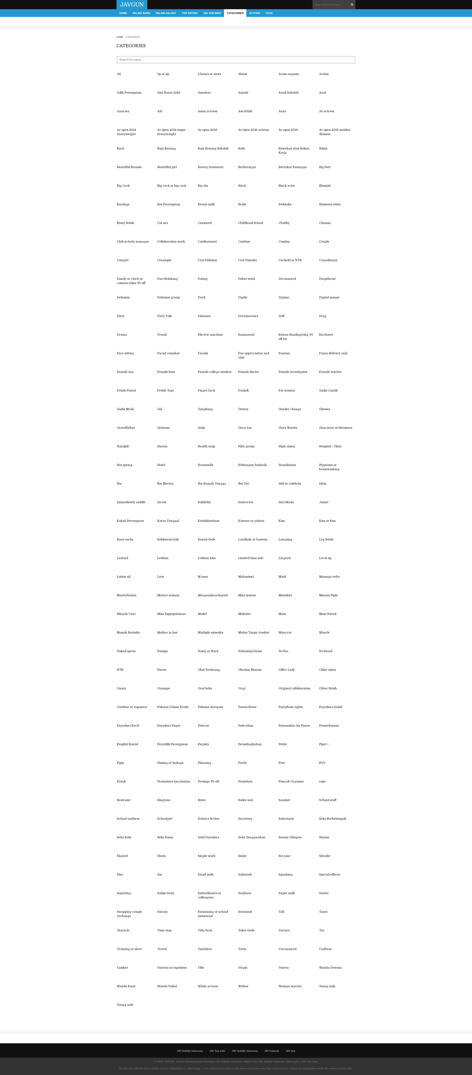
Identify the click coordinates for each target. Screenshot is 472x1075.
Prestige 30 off (208, 781)
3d (119, 74)
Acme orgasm (289, 74)
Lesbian (163, 558)
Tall (281, 912)
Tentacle (123, 930)
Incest (161, 502)
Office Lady (287, 670)
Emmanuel (246, 334)
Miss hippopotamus (171, 614)
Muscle (324, 632)
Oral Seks (205, 688)
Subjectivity (165, 893)
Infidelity (204, 502)
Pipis (120, 763)
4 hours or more (209, 74)
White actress (208, 986)
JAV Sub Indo (212, 13)
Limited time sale (250, 558)
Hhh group (246, 446)
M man (203, 576)
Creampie (164, 260)
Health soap (206, 446)
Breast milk (206, 204)
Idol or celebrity (290, 483)
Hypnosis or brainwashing (329, 467)
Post (282, 763)
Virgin (242, 967)
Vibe (201, 967)
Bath (241, 148)
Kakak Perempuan (130, 521)
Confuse (244, 241)
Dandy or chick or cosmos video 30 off (131, 281)
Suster (324, 893)
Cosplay (284, 241)
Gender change (290, 409)
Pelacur (203, 725)
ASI (159, 111)
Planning (204, 763)
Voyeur (284, 967)
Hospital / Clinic (330, 446)
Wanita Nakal (167, 986)
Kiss (282, 521)
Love (160, 576)
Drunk (162, 334)
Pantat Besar (247, 707)
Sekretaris (286, 818)
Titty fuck (205, 930)
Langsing (285, 539)
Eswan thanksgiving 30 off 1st (296, 337)
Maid (282, 576)
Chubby (284, 223)
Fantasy (284, 353)
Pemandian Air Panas (294, 725)
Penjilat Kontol (127, 744)
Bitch (242, 185)
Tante (323, 912)
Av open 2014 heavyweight (126, 132)
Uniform (325, 949)
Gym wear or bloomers (335, 427)
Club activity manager (133, 241)
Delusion (123, 297)
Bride (242, 204)
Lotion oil (123, 576)
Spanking (286, 874)
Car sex (162, 223)
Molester (244, 614)
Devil (201, 297)
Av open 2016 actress (253, 130)
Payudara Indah (330, 707)
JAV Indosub (271, 1050)
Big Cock (123, 185)
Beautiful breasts (129, 167)
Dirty (120, 316)
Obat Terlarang (209, 670)
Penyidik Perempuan (172, 744)
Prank (121, 781)
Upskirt (122, 967)
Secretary (245, 818)
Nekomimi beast (250, 651)
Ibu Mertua (165, 483)
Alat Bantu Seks (168, 92)
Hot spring (124, 465)
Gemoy (243, 409)
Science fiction (208, 818)
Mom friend (327, 614)
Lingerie (285, 558)
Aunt (282, 111)
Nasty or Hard (208, 651)
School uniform (128, 818)
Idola (322, 483)
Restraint (123, 800)
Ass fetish (245, 111)
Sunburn (244, 893)
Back (120, 148)
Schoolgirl (164, 818)
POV (322, 763)
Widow (243, 986)
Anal (322, 92)
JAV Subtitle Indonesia (190, 1050)
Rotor (202, 800)
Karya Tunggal (168, 521)
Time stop (164, 930)
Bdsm (323, 148)
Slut (120, 874)
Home (123, 13)
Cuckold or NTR (290, 260)
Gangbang (205, 409)
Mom (282, 614)
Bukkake (285, 204)
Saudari (284, 800)
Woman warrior (290, 986)
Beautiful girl (167, 167)
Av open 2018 (288, 130)
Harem (162, 446)
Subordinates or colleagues (209, 895)
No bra (283, 651)
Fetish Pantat (126, 390)
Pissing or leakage (170, 763)
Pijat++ (324, 744)
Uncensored (287, 949)
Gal (159, 409)
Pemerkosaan (329, 725)
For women (287, 390)
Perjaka (203, 744)
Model (202, 614)
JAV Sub (290, 1050)
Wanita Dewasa (330, 967)
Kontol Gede (206, 539)
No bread (325, 651)
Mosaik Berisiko (128, 632)
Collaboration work (171, 241)
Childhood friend (250, 223)
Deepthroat (327, 279)
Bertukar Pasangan (293, 167)
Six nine (284, 856)
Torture (284, 930)
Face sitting (125, 353)
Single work (206, 856)
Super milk (287, 893)
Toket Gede (246, 930)
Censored (205, 223)
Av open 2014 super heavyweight (171, 132)
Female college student (215, 372)
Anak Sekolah (289, 92)
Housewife (205, 465)
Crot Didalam (207, 260)
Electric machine (210, 334)
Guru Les (245, 427)
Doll (281, 316)
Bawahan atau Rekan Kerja (294, 150)
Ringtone (164, 800)
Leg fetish (326, 539)
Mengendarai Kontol (213, 595)
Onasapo (163, 688)
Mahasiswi (246, 576)
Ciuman (325, 223)
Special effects (329, 874)
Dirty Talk (164, 316)
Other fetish (328, 688)
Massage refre (329, 576)
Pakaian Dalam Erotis (172, 707)
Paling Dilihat (166, 13)
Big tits (203, 185)
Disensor (204, 316)
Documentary (248, 316)
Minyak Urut (126, 614)
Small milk (206, 874)
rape (322, 781)
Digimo (284, 297)
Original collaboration (294, 688)
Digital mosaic (329, 297)
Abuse (242, 74)
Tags (269, 13)
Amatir (243, 92)
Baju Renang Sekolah (213, 148)
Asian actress (207, 111)
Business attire (330, 204)
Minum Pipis (328, 595)
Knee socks (125, 539)
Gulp (201, 427)
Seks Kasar (165, 837)
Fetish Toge (165, 390)
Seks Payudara (208, 837)
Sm (159, 874)
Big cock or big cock (171, 185)
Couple (324, 241)
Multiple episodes (210, 632)
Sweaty (162, 912)
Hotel (161, 465)
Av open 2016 (207, 130)
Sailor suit (245, 800)
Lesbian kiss (207, 558)
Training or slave (129, 949)
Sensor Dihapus (290, 837)
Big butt (325, 167)
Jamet (323, 502)
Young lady (327, 986)
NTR (120, 670)
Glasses (324, 409)
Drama (122, 334)
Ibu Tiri (243, 483)
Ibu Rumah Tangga (212, 483)
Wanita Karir (126, 986)
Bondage (123, 204)
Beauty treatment (210, 167)
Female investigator (293, 372)
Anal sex (123, 111)
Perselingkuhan (250, 744)
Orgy (242, 688)
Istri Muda (286, 502)
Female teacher (330, 372)
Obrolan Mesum (250, 670)
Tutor (242, 949)
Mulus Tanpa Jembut (253, 632)
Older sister (327, 670)
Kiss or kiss (327, 521)
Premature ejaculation (173, 781)
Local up (325, 558)
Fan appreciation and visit (253, 355)
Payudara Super (169, 725)
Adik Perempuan (129, 92)
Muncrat (285, 632)
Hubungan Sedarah (252, 465)
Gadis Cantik (328, 390)
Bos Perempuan (168, 204)
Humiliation (287, 465)
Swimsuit (245, 912)
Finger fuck (206, 390)
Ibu (119, 483)
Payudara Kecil (128, 725)
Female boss (166, 372)
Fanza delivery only (333, 353)
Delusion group (168, 297)
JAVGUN (132, 4)
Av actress (326, 111)
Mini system (247, 595)
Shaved (122, 856)
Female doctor (248, 372)
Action (324, 74)
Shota (161, 856)
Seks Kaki (124, 837)
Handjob (123, 446)
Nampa (162, 651)
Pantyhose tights (291, 707)
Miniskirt (285, 595)
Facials (203, 353)
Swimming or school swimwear (213, 914)
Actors (254, 13)
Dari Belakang (167, 279)
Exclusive (326, 334)
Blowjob (325, 185)
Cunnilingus (328, 260)
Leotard (122, 558)
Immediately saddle (131, 502)
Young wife (125, 1005)
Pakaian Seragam (210, 707)
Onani (121, 688)
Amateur (204, 92)
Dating (203, 279)
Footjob (243, 390)
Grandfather (126, 427)
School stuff (327, 800)
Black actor (287, 185)
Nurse (161, 670)
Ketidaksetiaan (209, 521)
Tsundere (205, 949)
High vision (287, 446)
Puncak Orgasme (291, 781)
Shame (324, 837)
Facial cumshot (168, 353)
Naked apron (126, 651)
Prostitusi (245, 781)
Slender (325, 856)
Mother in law (167, 632)
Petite (283, 744)
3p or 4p (163, 74)
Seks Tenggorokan (251, 837)
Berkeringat (247, 167)
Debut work (246, 279)
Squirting (124, 893)
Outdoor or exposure (132, 707)
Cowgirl (122, 260)
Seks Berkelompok (332, 818)
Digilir (242, 297)
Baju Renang (166, 148)
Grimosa (163, 427)
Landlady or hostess (252, 539)
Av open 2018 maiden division (334, 132)
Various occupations (172, 967)
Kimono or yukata (251, 521)
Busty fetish (125, 223)
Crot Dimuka (247, 260)
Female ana (125, 372)
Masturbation (126, 595)
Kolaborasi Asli (167, 539)
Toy (321, 930)
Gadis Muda (125, 409)
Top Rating (190, 13)
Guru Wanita (288, 427)
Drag (322, 316)
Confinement (207, 241)
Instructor (245, 502)
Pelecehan (245, 725)
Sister (242, 856)
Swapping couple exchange (129, 914)
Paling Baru (141, 13)
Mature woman (168, 595)
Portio (242, 763)
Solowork (245, 874)
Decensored (287, 279)
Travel (162, 949)
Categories (235, 13)
